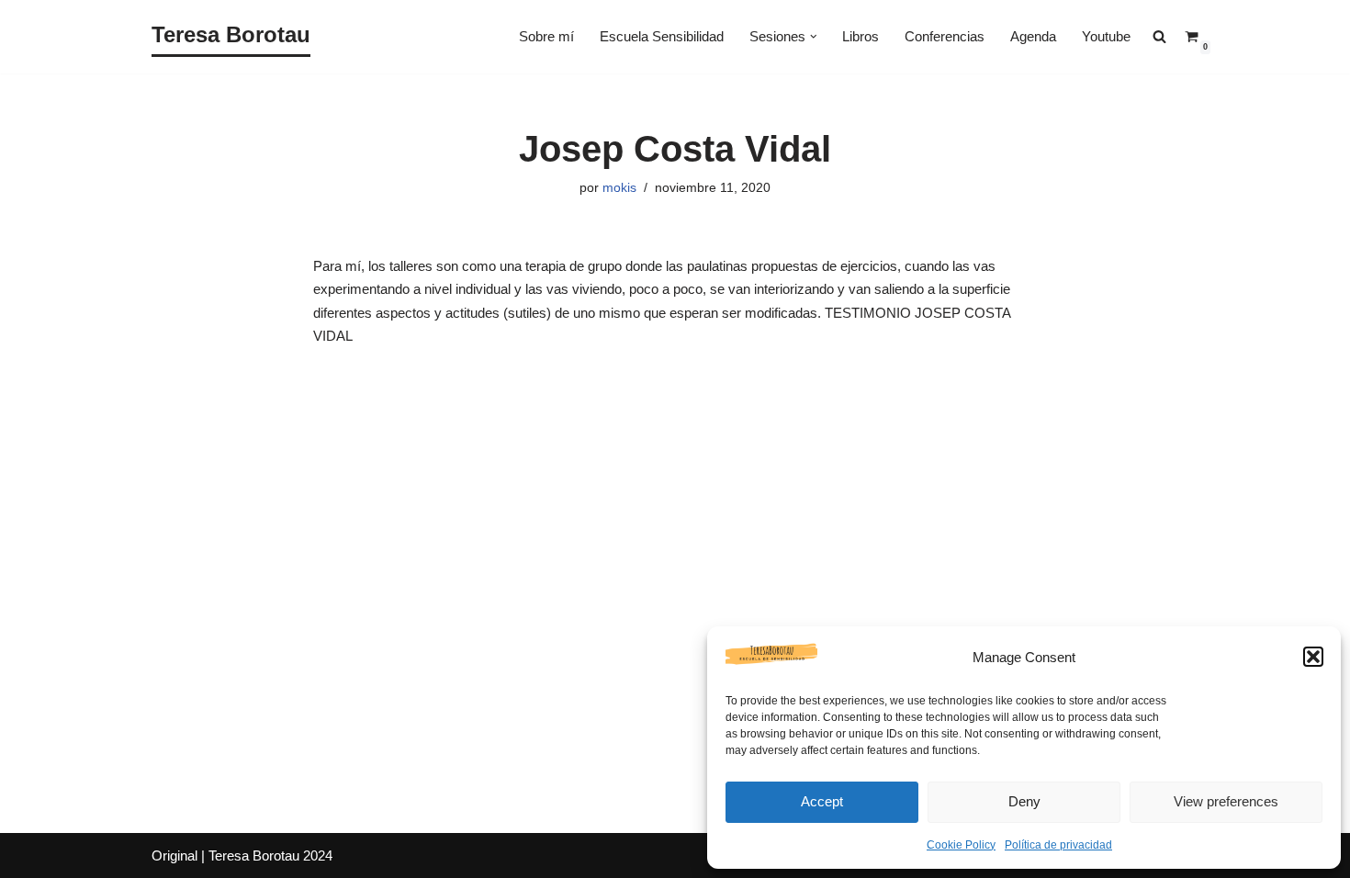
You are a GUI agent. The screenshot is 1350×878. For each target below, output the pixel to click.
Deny (1024, 801)
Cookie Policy (961, 845)
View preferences (1226, 801)
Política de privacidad (1058, 845)
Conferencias (944, 36)
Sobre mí (546, 36)
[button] (1313, 656)
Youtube (1106, 36)
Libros (860, 36)
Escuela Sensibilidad (662, 36)
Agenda (1033, 36)
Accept (822, 801)
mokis (619, 188)
